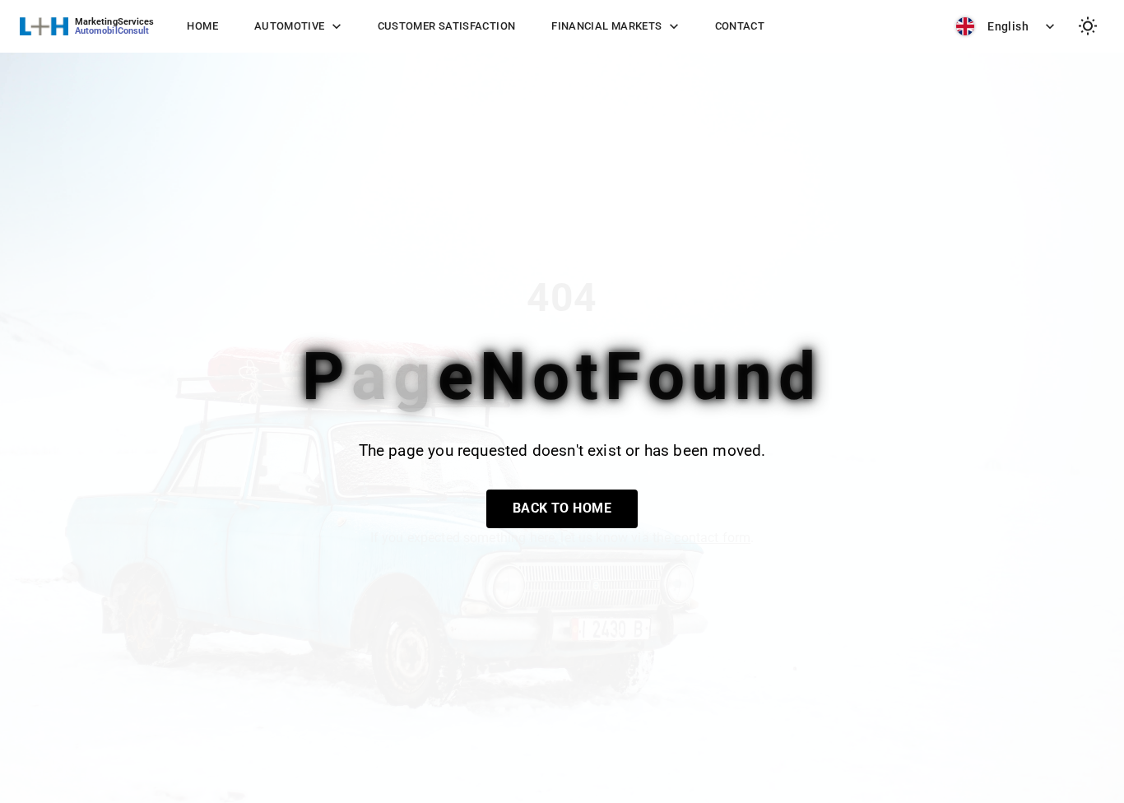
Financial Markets (606, 26)
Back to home (562, 508)
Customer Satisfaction (447, 26)
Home (202, 26)
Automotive (289, 26)
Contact (740, 26)
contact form (712, 537)
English (1008, 26)
